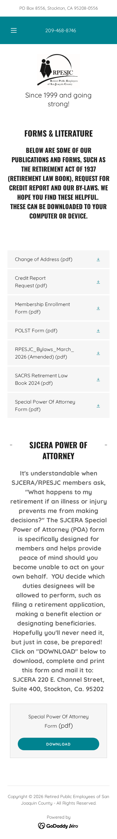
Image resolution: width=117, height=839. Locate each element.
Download (58, 744)
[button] (13, 30)
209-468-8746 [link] (60, 30)
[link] (58, 71)
